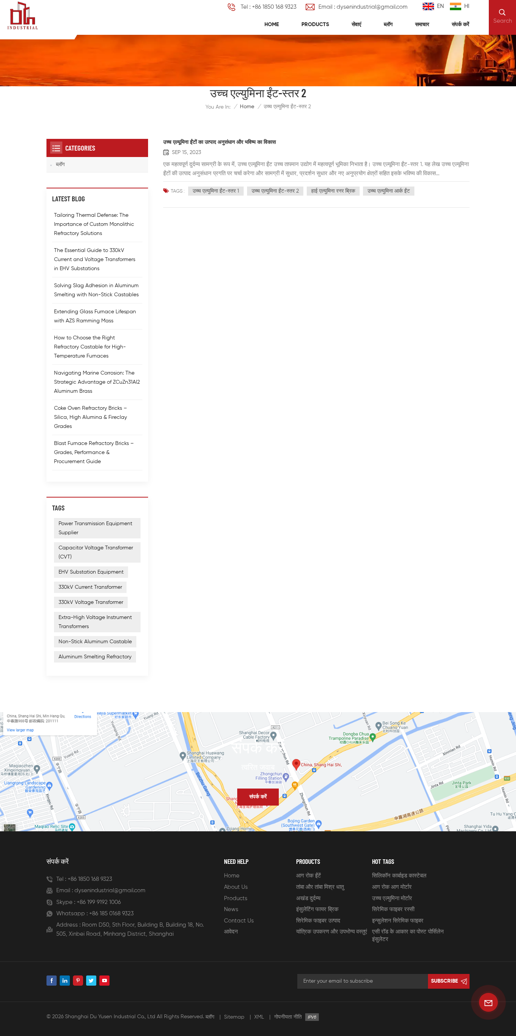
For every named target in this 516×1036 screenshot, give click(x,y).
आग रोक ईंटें (308, 876)
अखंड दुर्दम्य (308, 898)
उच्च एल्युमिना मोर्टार (392, 898)
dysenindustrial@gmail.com (109, 890)
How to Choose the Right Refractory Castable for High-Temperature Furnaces (90, 347)
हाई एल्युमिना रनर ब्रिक (333, 191)
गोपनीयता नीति (288, 1017)
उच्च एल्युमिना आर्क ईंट (389, 191)
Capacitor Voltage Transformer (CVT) (96, 552)
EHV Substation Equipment (91, 572)
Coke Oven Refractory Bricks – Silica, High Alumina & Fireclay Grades (90, 417)
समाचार (422, 24)
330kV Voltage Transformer (91, 602)
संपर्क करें (460, 24)
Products (315, 24)
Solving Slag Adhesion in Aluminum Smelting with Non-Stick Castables (96, 290)
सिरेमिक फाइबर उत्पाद (318, 921)
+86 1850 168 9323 (90, 879)
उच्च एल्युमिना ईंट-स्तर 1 (216, 191)
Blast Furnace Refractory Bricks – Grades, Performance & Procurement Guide (94, 452)
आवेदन (231, 932)
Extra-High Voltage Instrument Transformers (95, 622)
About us (236, 887)
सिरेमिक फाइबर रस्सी (393, 909)
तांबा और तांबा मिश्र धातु (320, 887)
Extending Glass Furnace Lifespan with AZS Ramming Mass (95, 316)
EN (440, 6)
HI (466, 6)
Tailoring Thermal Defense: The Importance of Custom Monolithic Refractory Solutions (94, 224)
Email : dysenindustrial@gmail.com (363, 7)
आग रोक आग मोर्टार (392, 887)
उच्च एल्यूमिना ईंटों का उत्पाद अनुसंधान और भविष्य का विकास (219, 142)
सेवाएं (356, 24)
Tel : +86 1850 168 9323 (269, 7)
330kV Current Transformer (90, 587)
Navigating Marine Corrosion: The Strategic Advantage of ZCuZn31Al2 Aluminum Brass (97, 382)
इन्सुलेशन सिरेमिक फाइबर (397, 921)
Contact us (239, 921)
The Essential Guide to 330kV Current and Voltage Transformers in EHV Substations (94, 259)
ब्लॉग (388, 24)
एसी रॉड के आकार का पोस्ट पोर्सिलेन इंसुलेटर (408, 935)
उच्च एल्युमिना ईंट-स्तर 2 (275, 191)
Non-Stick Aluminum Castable (95, 641)
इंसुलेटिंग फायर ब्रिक (317, 909)
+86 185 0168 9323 (111, 913)
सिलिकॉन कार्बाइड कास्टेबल (399, 876)
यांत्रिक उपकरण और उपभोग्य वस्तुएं (331, 932)
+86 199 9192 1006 (99, 902)
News (231, 909)
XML (259, 1017)
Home (271, 24)
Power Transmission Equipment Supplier (95, 528)
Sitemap (234, 1017)
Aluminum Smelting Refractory (95, 657)
